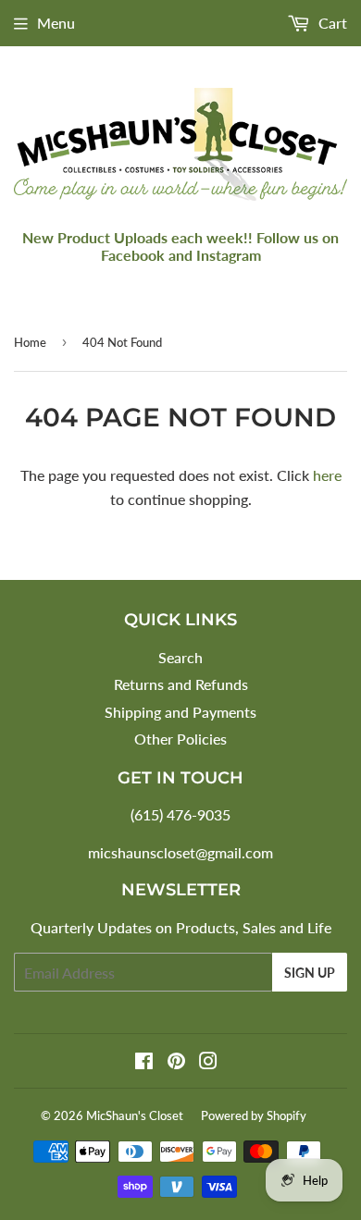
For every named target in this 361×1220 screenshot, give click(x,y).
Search (180, 657)
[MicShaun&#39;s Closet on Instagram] (208, 1062)
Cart (331, 22)
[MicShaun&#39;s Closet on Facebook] (144, 1062)
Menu (56, 22)
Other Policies (180, 738)
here (327, 475)
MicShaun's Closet (134, 1115)
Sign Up (309, 972)
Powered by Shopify (253, 1115)
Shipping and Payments (180, 712)
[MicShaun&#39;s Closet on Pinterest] (176, 1062)
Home (30, 342)
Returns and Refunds (181, 684)
